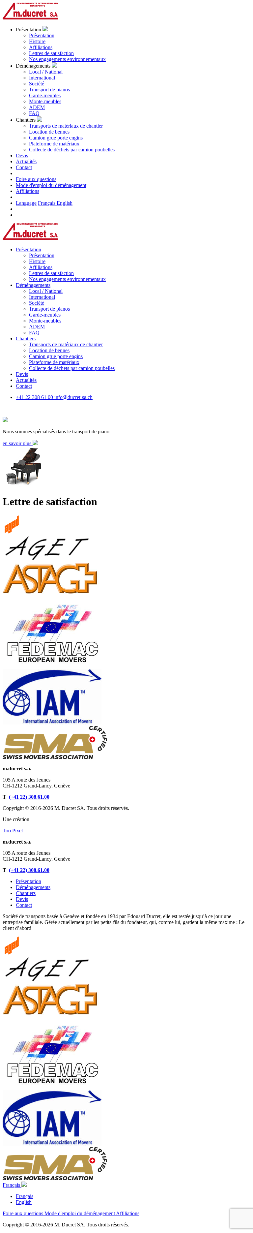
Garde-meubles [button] (45, 315)
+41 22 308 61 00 (35, 397)
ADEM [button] (37, 326)
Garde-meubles (45, 95)
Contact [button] (24, 167)
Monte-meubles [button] (45, 321)
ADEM (37, 107)
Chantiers (26, 893)
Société (36, 83)
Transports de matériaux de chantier (66, 126)
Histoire (37, 41)
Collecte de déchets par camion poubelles (72, 149)
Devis (22, 899)
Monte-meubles (45, 101)
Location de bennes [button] (49, 350)
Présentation (41, 35)
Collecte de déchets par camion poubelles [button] (72, 368)
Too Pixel (13, 830)
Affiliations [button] (40, 267)
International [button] (42, 297)
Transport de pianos (49, 89)
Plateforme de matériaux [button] (54, 362)
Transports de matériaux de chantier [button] (66, 344)
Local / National (46, 72)
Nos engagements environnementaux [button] (67, 279)
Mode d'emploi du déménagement (51, 185)
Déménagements (33, 887)
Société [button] (36, 303)
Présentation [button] (28, 249)
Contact (24, 905)
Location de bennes (49, 132)
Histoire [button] (37, 261)
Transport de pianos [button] (49, 309)
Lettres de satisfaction (51, 53)
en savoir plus (18, 443)
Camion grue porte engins (56, 137)
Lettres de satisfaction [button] (51, 273)
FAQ (34, 113)
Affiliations (40, 47)
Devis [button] (22, 155)
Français (47, 203)
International (42, 77)
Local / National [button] (46, 291)
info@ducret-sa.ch (73, 397)
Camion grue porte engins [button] (56, 356)
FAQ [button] (34, 332)
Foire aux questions (36, 179)
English (64, 203)
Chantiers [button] (26, 338)
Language (26, 203)
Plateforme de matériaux (54, 143)
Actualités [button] (26, 161)
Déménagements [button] (33, 285)
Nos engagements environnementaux (67, 59)
